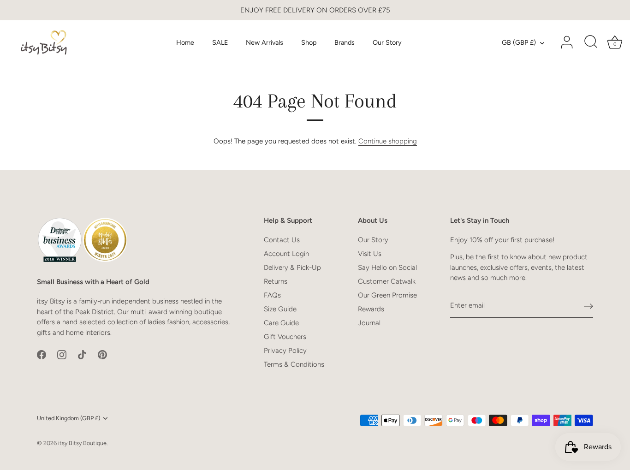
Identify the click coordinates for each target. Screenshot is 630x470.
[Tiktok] (82, 354)
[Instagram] (61, 354)
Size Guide (280, 309)
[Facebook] (41, 354)
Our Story (387, 42)
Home (185, 42)
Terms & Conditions (294, 364)
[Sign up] (588, 305)
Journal (369, 323)
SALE (220, 42)
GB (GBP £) (519, 42)
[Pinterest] (102, 354)
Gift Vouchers (285, 337)
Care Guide (281, 323)
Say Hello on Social (387, 267)
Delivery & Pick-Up (292, 267)
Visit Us (369, 254)
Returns (275, 281)
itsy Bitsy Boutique (82, 443)
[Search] (591, 42)
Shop (309, 42)
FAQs (272, 295)
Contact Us (282, 240)
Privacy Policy (285, 350)
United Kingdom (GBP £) (68, 418)
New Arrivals (264, 42)
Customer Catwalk (387, 281)
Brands (344, 42)
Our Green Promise (387, 295)
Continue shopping (387, 141)
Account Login (286, 254)
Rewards (371, 309)
